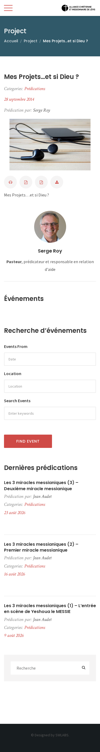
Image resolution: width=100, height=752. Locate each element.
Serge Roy (50, 250)
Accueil (11, 41)
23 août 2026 (14, 513)
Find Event (28, 441)
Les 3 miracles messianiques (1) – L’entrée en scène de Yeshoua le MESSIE (50, 609)
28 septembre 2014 (19, 99)
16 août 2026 (14, 574)
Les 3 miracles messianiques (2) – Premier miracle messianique (41, 547)
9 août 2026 (13, 635)
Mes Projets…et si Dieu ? (41, 76)
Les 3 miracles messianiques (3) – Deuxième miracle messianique (41, 485)
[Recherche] (83, 668)
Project (30, 41)
